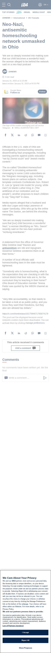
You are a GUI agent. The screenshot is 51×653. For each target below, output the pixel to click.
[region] (25, 611)
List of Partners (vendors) (13, 626)
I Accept (25, 632)
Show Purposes (25, 648)
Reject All (25, 640)
